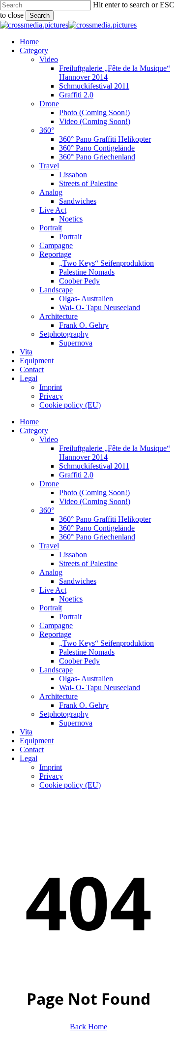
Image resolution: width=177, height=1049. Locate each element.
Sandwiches (77, 581)
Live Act (52, 590)
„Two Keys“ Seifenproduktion (106, 643)
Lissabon (73, 554)
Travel (49, 545)
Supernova (75, 723)
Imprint (50, 767)
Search (40, 15)
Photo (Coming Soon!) (94, 492)
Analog (50, 572)
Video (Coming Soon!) (94, 501)
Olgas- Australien (86, 678)
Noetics (71, 599)
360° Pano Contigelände (97, 528)
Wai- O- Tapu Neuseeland (99, 687)
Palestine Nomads (87, 652)
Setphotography (63, 714)
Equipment (37, 740)
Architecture (58, 696)
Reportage (55, 634)
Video (48, 439)
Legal (28, 758)
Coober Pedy (79, 661)
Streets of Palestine (88, 563)
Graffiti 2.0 (76, 475)
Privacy (51, 776)
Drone (49, 483)
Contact (32, 749)
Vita (26, 732)
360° (46, 510)
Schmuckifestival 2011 (94, 466)
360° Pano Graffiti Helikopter (105, 519)
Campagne (56, 625)
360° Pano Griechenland (97, 537)
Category (34, 430)
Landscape (56, 670)
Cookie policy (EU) (70, 785)
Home (29, 421)
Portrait (50, 608)
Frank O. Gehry (84, 705)
